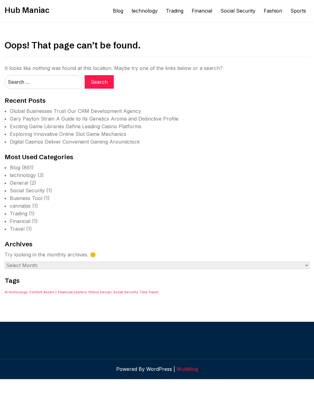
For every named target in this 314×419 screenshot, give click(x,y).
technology (145, 11)
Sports (298, 11)
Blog (118, 11)
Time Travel (149, 292)
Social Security (237, 11)
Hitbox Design (100, 292)
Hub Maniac (27, 10)
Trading (174, 11)
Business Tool (26, 198)
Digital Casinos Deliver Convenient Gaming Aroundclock (75, 142)
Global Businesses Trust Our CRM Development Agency (75, 111)
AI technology (16, 292)
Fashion (273, 11)
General (19, 183)
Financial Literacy (72, 292)
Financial (202, 11)
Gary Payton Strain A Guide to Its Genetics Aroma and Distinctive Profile (94, 119)
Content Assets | (42, 292)
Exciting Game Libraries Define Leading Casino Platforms (75, 126)
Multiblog (187, 369)
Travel (17, 229)
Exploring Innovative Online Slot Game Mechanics (68, 134)
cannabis (20, 206)
